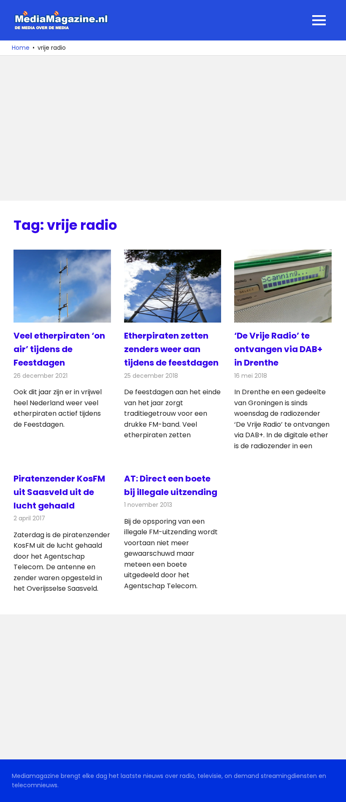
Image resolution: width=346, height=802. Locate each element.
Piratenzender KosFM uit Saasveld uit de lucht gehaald (59, 492)
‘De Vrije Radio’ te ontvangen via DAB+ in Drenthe (278, 349)
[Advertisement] (173, 128)
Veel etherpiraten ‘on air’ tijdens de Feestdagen (59, 349)
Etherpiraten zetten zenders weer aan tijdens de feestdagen (171, 349)
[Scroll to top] (333, 789)
